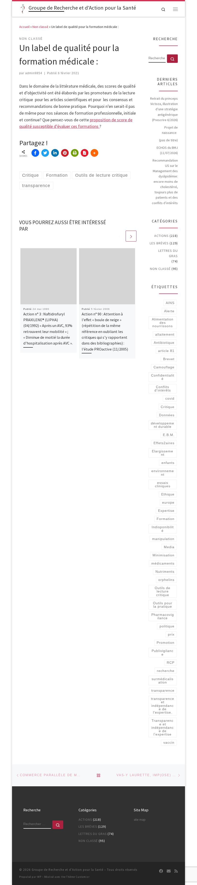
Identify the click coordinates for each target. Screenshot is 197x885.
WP (39, 876)
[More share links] (94, 153)
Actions (161, 236)
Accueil (24, 27)
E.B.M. (168, 435)
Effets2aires (164, 443)
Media (169, 547)
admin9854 (33, 73)
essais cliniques (162, 484)
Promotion (165, 642)
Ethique (167, 494)
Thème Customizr (78, 876)
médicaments (162, 563)
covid (169, 398)
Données (166, 415)
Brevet (168, 359)
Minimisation (163, 555)
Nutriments (164, 571)
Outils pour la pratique (162, 604)
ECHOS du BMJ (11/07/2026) (167, 150)
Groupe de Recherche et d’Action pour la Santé (67, 870)
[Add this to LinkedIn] (55, 153)
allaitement (164, 334)
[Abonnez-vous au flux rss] (176, 871)
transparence (162, 690)
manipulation (163, 539)
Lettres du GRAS (168, 253)
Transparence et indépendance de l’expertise (162, 727)
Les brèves (159, 243)
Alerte (169, 311)
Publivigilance (162, 652)
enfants (167, 463)
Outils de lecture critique (162, 591)
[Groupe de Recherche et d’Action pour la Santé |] (23, 8)
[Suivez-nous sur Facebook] (161, 871)
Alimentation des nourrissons (162, 322)
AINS (170, 303)
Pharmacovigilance (162, 616)
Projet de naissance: (170, 130)
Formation (165, 519)
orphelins (166, 580)
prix (171, 634)
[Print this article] (75, 153)
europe (168, 502)
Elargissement (162, 452)
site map (140, 820)
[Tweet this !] (45, 153)
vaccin (168, 742)
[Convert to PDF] (84, 153)
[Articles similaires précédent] (119, 236)
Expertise (166, 511)
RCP (170, 662)
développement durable (162, 425)
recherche (165, 671)
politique (167, 626)
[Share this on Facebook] (35, 153)
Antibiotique (164, 343)
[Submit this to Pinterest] (65, 153)
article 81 (166, 351)
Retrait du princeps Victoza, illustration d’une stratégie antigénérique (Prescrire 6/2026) (164, 109)
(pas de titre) (168, 140)
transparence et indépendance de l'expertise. (162, 705)
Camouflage (164, 367)
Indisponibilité (163, 528)
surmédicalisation (162, 680)
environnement (162, 472)
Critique (167, 407)
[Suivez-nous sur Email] (169, 871)
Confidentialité (162, 377)
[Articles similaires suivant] (131, 236)
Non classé (40, 27)
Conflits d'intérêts (162, 388)
